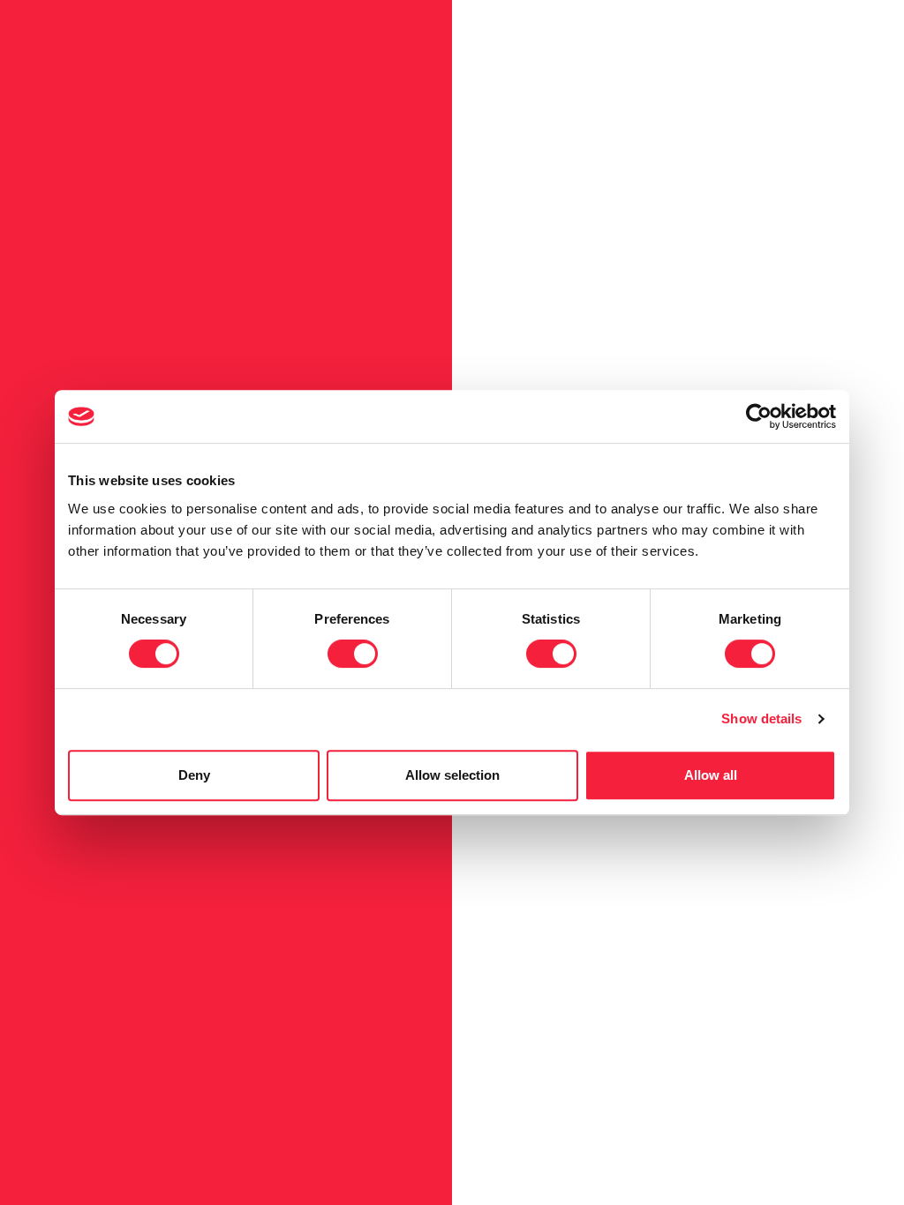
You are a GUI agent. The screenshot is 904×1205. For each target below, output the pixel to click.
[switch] (353, 654)
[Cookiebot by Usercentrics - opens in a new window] (759, 416)
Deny (194, 774)
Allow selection (452, 774)
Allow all (710, 774)
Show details (761, 718)
